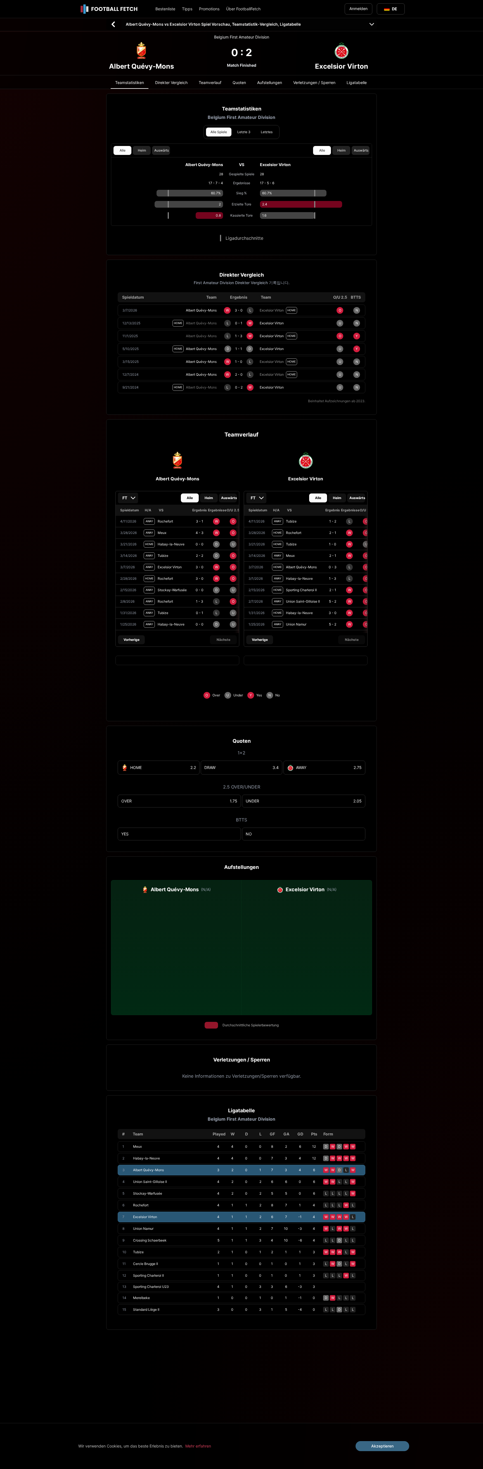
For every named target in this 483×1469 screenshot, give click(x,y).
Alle (123, 150)
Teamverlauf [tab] (210, 82)
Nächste (223, 640)
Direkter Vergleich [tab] (171, 82)
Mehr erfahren (198, 1446)
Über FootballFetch (243, 8)
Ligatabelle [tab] (357, 82)
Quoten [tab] (239, 82)
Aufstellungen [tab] (269, 82)
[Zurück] (113, 24)
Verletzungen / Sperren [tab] (314, 82)
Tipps (187, 8)
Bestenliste (165, 8)
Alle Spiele (218, 132)
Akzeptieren (382, 1446)
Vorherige (131, 640)
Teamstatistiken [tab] (129, 82)
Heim (142, 150)
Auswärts (161, 150)
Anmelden (358, 8)
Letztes (267, 132)
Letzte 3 (243, 132)
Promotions (209, 8)
